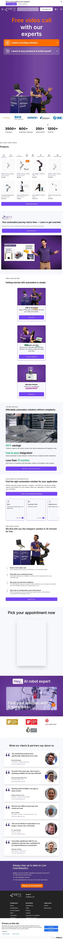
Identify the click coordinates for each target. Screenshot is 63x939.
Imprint (46, 905)
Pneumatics (13, 915)
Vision (12, 913)
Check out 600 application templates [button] (31, 494)
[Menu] (2, 9)
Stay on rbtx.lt (22, 4)
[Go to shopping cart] (61, 9)
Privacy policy (15, 933)
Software (12, 918)
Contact (28, 913)
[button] (4, 155)
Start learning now (31, 230)
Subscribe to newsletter (33, 915)
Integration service (31, 918)
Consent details (6, 933)
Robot (12, 905)
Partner (28, 910)
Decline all (51, 930)
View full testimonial (17, 764)
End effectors (14, 908)
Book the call (31, 599)
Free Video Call (46, 9)
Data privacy (47, 908)
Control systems (15, 910)
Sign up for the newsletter (32, 886)
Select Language (11, 4)
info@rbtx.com (30, 897)
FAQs (27, 908)
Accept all (51, 927)
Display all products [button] (31, 204)
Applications (29, 905)
